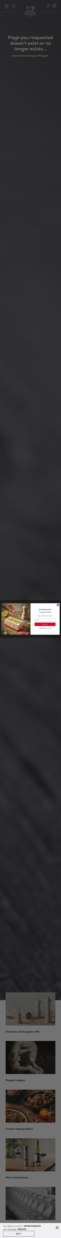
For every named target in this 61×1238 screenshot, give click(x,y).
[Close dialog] (58, 605)
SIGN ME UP (45, 624)
